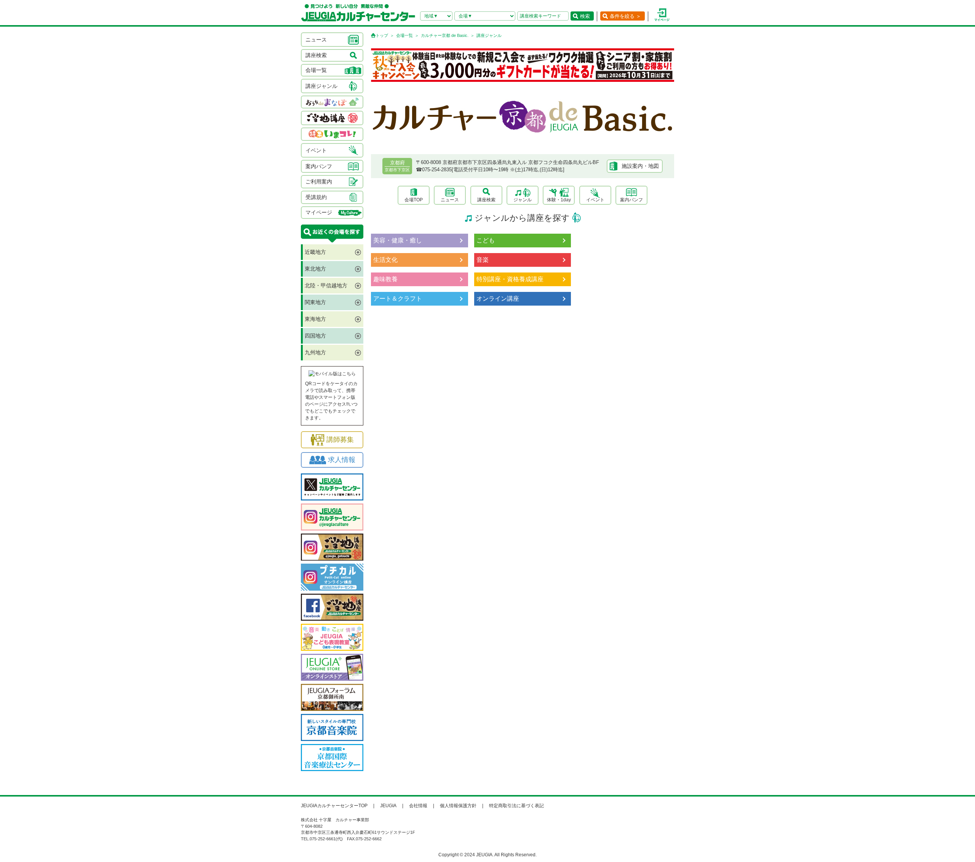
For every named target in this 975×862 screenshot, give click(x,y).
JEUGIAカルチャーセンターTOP (334, 805)
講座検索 (486, 199)
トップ (382, 35)
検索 (585, 16)
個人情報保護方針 (458, 805)
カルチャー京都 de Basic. (444, 35)
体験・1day (559, 199)
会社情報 (418, 805)
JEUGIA (388, 805)
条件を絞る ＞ (625, 16)
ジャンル (522, 199)
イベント (595, 199)
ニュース (450, 199)
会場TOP (413, 199)
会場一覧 (404, 35)
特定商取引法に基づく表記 (516, 805)
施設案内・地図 (640, 166)
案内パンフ (631, 199)
